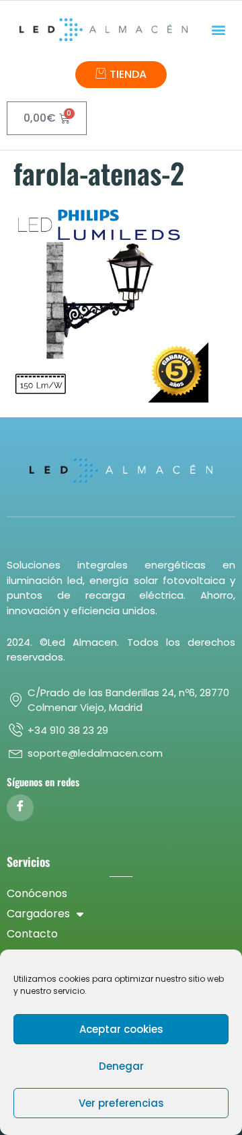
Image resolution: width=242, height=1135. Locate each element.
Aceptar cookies (121, 1029)
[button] (219, 30)
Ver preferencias (121, 1103)
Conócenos (37, 893)
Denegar (121, 1066)
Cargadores (38, 913)
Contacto (32, 933)
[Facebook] (20, 807)
